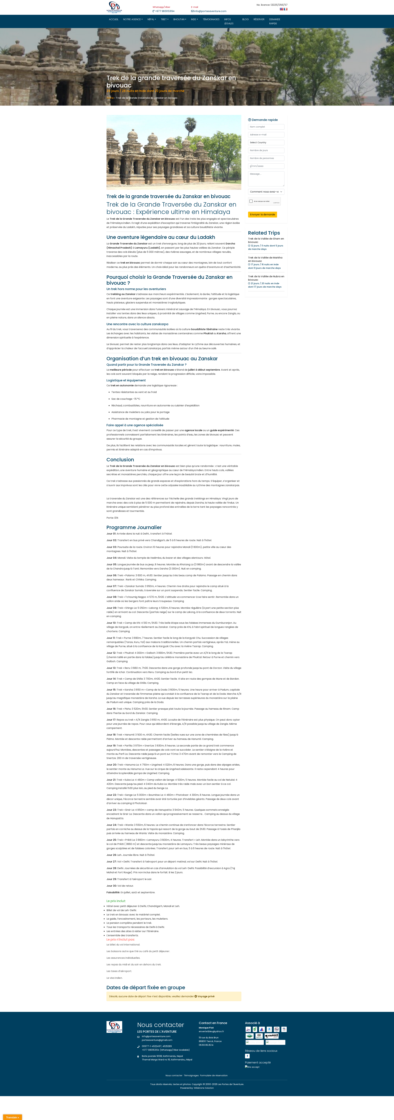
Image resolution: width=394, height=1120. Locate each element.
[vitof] (250, 1035)
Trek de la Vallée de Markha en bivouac (265, 259)
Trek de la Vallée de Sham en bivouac (266, 240)
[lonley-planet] (255, 1042)
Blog (245, 19)
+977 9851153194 (165, 11)
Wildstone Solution (204, 1088)
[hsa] (277, 1029)
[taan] (255, 1029)
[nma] (262, 1029)
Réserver (259, 19)
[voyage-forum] (275, 1042)
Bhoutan (178, 19)
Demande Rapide (274, 21)
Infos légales (228, 21)
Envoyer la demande (262, 214)
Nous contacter (174, 1075)
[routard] (271, 1035)
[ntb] (248, 1029)
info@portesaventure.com (210, 11)
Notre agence (132, 19)
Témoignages (211, 19)
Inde (193, 19)
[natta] (269, 1029)
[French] (285, 9)
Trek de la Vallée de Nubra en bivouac (266, 278)
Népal (151, 19)
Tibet (164, 19)
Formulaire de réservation (214, 1075)
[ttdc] (284, 1029)
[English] (281, 9)
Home (110, 98)
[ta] (259, 1035)
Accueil (113, 19)
